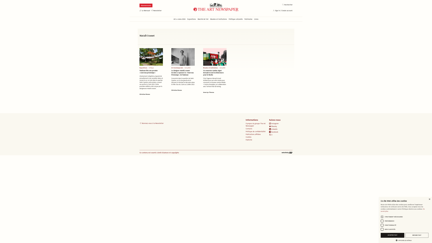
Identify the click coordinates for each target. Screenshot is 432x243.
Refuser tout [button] (416, 235)
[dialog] (405, 220)
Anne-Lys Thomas (208, 92)
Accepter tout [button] (392, 235)
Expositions (143, 68)
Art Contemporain (177, 68)
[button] (404, 240)
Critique (151, 68)
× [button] (429, 199)
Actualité (187, 68)
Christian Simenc (145, 94)
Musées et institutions (210, 68)
